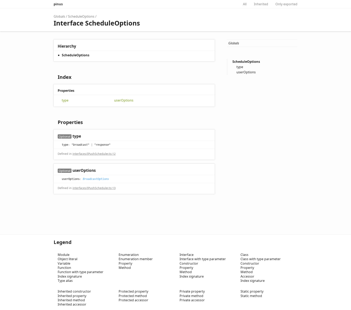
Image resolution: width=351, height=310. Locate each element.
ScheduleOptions (81, 16)
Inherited (261, 4)
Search (232, 4)
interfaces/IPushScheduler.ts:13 (94, 188)
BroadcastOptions (96, 179)
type (65, 100)
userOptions (123, 100)
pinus (58, 4)
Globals (59, 16)
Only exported (286, 4)
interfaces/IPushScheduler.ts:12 (94, 154)
